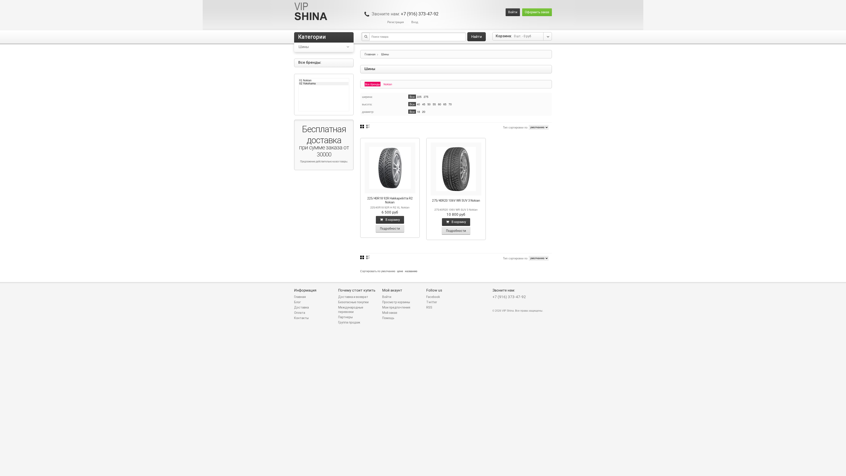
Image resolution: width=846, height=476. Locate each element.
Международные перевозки (350, 310)
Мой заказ (389, 312)
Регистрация (395, 22)
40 (418, 104)
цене (400, 271)
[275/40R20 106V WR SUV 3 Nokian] (456, 169)
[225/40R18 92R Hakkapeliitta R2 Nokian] (390, 168)
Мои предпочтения (396, 307)
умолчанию (388, 271)
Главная (370, 54)
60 (439, 104)
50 (428, 104)
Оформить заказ (537, 12)
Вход (414, 22)
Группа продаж (349, 322)
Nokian (388, 84)
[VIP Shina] (311, 11)
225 (419, 97)
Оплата (299, 312)
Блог (297, 302)
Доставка (301, 307)
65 (444, 104)
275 (426, 97)
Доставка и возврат (353, 297)
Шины (385, 54)
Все (412, 97)
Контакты (301, 318)
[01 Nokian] (324, 80)
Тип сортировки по (515, 127)
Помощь (388, 318)
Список (368, 126)
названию (411, 271)
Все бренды (372, 84)
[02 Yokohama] (324, 83)
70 (450, 104)
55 (434, 104)
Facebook (433, 297)
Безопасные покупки (353, 302)
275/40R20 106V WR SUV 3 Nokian (456, 200)
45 (423, 104)
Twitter (431, 302)
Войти (512, 12)
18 (418, 112)
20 (423, 112)
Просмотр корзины (396, 302)
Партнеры (345, 317)
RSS (429, 307)
